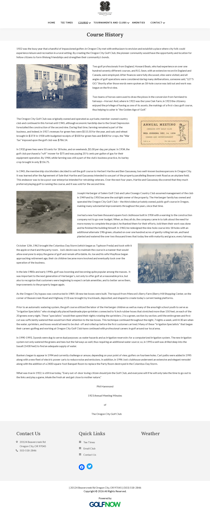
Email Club (89, 448)
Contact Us (89, 454)
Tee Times (89, 442)
